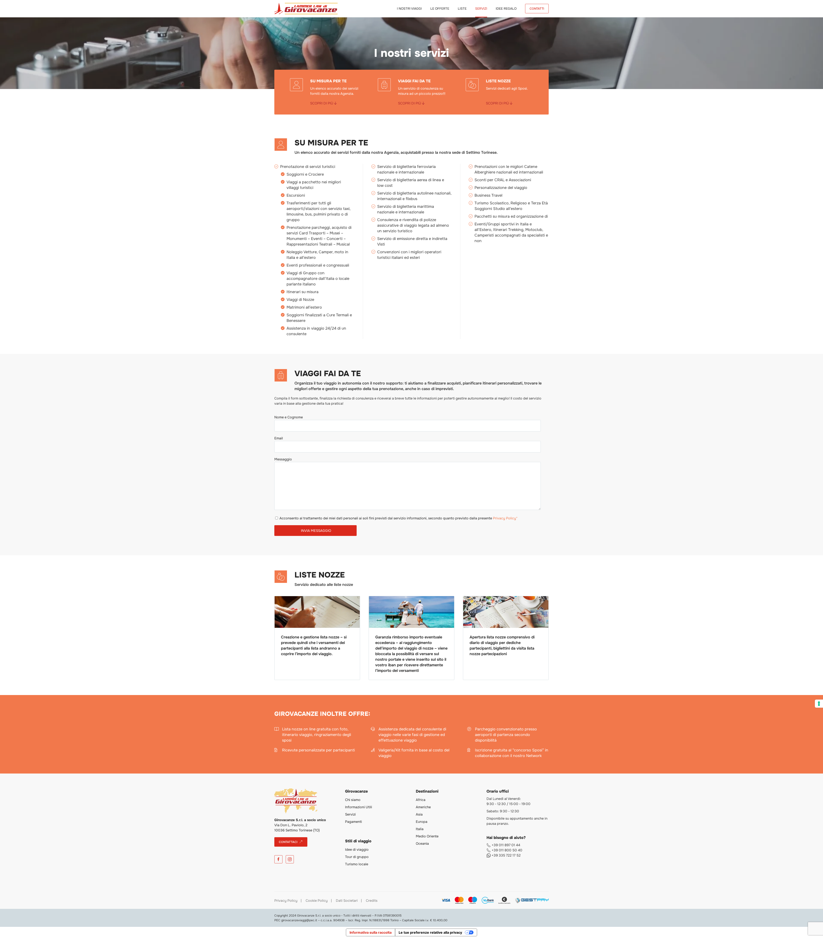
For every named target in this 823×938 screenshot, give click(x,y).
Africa (420, 800)
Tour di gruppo (357, 857)
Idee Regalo (506, 8)
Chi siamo (352, 800)
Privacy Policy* (505, 518)
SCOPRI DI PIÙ (322, 103)
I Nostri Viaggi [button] (409, 8)
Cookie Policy (317, 900)
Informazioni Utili (358, 807)
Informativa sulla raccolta (371, 932)
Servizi (481, 8)
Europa (421, 821)
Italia (420, 829)
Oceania (422, 843)
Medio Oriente (427, 836)
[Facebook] (278, 859)
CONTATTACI (288, 842)
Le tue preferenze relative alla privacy (430, 932)
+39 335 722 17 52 (506, 855)
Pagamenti (353, 821)
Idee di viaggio (357, 849)
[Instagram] (290, 859)
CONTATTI (537, 9)
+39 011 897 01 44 (505, 845)
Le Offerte (439, 8)
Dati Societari (347, 900)
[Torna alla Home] (306, 8)
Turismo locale (356, 864)
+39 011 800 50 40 (506, 850)
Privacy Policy (285, 900)
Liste (462, 8)
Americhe (423, 807)
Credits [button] (371, 900)
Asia (419, 814)
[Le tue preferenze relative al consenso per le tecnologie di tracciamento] (819, 704)
